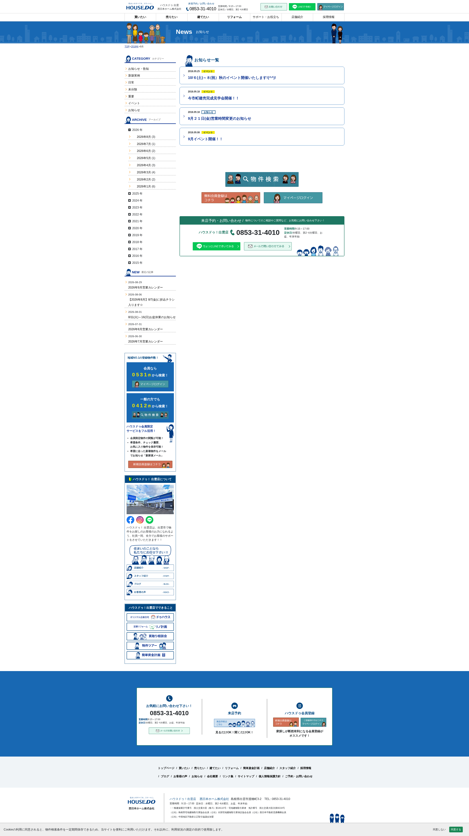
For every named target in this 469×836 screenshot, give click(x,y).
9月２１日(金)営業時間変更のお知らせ (219, 118)
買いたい (140, 16)
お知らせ (134, 110)
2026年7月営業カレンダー (145, 341)
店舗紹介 (297, 16)
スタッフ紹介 (287, 768)
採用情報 (329, 16)
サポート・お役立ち (266, 16)
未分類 (132, 89)
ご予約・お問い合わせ (299, 776)
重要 (131, 96)
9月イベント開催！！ (205, 139)
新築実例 (134, 75)
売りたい (172, 16)
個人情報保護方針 (270, 776)
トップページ (166, 768)
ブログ (165, 776)
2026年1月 (144, 186)
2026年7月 (144, 144)
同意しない (439, 829)
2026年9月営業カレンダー (145, 287)
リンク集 (227, 776)
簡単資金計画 (251, 768)
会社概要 (212, 776)
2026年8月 (144, 136)
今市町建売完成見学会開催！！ (213, 98)
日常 (131, 82)
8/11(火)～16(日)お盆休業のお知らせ (152, 317)
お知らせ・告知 (138, 68)
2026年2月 (144, 179)
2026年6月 (144, 150)
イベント (134, 103)
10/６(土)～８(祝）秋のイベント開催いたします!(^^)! (232, 78)
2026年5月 (144, 158)
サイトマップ (246, 776)
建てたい (203, 16)
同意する (456, 829)
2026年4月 (144, 165)
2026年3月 (144, 172)
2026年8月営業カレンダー (145, 329)
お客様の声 (180, 776)
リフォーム (234, 16)
